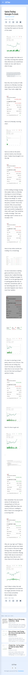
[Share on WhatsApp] (13, 22)
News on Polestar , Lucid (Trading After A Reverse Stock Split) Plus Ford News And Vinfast (17, 633)
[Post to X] (6, 22)
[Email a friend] (20, 22)
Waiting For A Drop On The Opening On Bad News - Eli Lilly (17, 620)
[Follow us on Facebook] (12, 668)
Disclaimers (21, 671)
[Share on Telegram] (16, 22)
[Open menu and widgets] (2, 2)
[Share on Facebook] (9, 22)
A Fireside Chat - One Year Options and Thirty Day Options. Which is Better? (16, 646)
